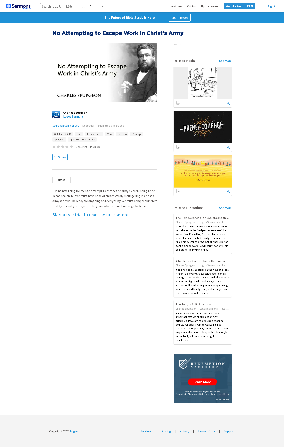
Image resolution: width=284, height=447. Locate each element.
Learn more (179, 17)
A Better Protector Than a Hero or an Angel (204, 261)
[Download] (228, 103)
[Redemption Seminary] (203, 378)
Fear (79, 134)
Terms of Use (206, 431)
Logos (73, 431)
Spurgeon (59, 139)
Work (109, 134)
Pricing (191, 6)
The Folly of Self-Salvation (193, 304)
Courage (136, 134)
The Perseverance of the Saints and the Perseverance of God (215, 218)
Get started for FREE (239, 6)
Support (229, 431)
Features (176, 6)
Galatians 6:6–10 (62, 134)
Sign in (272, 6)
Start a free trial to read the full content (90, 215)
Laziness (122, 134)
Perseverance (94, 134)
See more (225, 61)
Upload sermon (211, 6)
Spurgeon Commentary (65, 125)
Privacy (184, 431)
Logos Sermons (73, 116)
